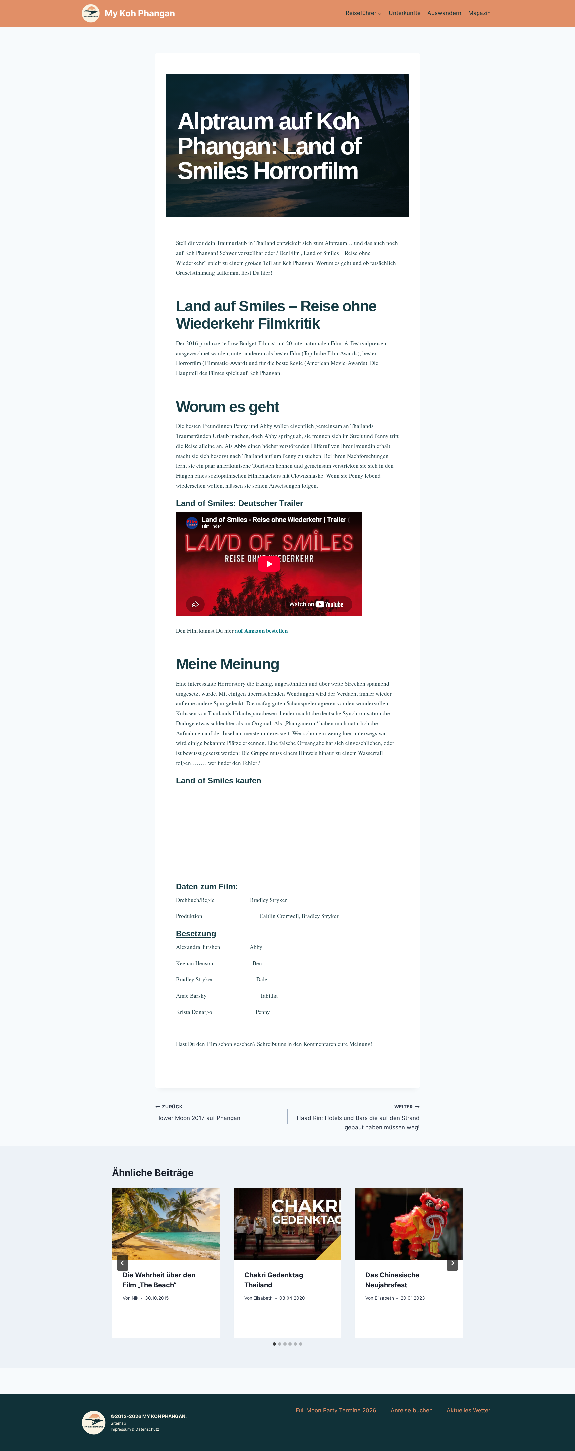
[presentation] (166, 1224)
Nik (135, 1298)
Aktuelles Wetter (468, 1410)
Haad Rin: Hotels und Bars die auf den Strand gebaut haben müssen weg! (358, 1117)
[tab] (274, 1344)
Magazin (479, 13)
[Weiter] (452, 1263)
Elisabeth (263, 1298)
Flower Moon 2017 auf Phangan (197, 1113)
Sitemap (118, 1423)
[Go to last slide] (122, 1263)
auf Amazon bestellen (261, 630)
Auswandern (444, 13)
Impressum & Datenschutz (135, 1429)
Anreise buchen (412, 1410)
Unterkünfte (405, 13)
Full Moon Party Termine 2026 (336, 1410)
